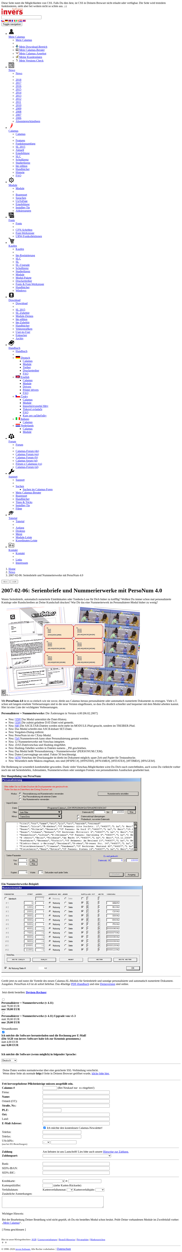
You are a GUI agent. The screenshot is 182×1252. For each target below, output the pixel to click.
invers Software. (23, 1249)
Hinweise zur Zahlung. (116, 1151)
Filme (19, 508)
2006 (18, 118)
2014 (18, 92)
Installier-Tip (23, 207)
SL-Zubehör (23, 312)
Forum (19, 444)
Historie (20, 172)
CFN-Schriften (24, 229)
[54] (17, 738)
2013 (18, 95)
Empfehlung (23, 153)
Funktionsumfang (25, 143)
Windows (21, 290)
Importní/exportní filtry (35, 406)
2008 (18, 111)
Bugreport (21, 194)
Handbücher (23, 169)
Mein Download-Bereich (32, 46)
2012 (18, 98)
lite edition (21, 165)
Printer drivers (31, 389)
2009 (18, 108)
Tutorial (20, 521)
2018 (18, 79)
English (24, 377)
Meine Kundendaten (30, 57)
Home (12, 568)
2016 (18, 86)
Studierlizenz (23, 162)
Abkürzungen (23, 210)
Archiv (19, 338)
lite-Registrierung (25, 255)
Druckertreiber (24, 280)
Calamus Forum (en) (27, 454)
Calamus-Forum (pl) (27, 467)
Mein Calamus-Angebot (32, 53)
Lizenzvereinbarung (47, 1239)
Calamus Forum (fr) (27, 457)
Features (20, 140)
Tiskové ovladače (32, 409)
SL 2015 (20, 146)
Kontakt (20, 553)
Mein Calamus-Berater (31, 49)
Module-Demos (24, 316)
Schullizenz (22, 159)
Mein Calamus (24, 40)
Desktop (20, 530)
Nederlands (27, 425)
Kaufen (20, 249)
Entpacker (21, 335)
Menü (19, 534)
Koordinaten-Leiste (26, 540)
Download (22, 303)
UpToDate (22, 201)
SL (17, 261)
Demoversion (107, 984)
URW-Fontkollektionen (29, 236)
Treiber (27, 367)
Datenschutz (64, 1248)
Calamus (20, 134)
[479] (18, 757)
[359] (18, 719)
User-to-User (23, 332)
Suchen (20, 486)
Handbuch (21, 351)
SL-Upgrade (23, 264)
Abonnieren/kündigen (28, 121)
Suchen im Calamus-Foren (38, 489)
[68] (17, 725)
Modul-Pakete (23, 277)
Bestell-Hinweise (67, 1239)
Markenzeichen (97, 1239)
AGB (33, 1239)
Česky (24, 396)
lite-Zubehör (23, 322)
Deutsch (25, 357)
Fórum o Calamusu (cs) (29, 463)
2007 (18, 114)
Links (19, 559)
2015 (18, 89)
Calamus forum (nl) (27, 460)
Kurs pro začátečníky (35, 415)
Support (20, 479)
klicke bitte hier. (100, 1073)
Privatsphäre (83, 1239)
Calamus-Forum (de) (27, 451)
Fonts (19, 223)
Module (20, 188)
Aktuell (20, 150)
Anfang (20, 527)
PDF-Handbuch (80, 984)
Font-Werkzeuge (25, 233)
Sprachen (21, 197)
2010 (18, 105)
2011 (18, 102)
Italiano (24, 418)
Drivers (27, 386)
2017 (18, 82)
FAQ (18, 175)
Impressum (22, 562)
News (19, 73)
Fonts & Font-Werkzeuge (30, 284)
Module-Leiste (24, 537)
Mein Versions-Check (31, 60)
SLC (18, 156)
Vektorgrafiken (24, 328)
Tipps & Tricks (24, 502)
